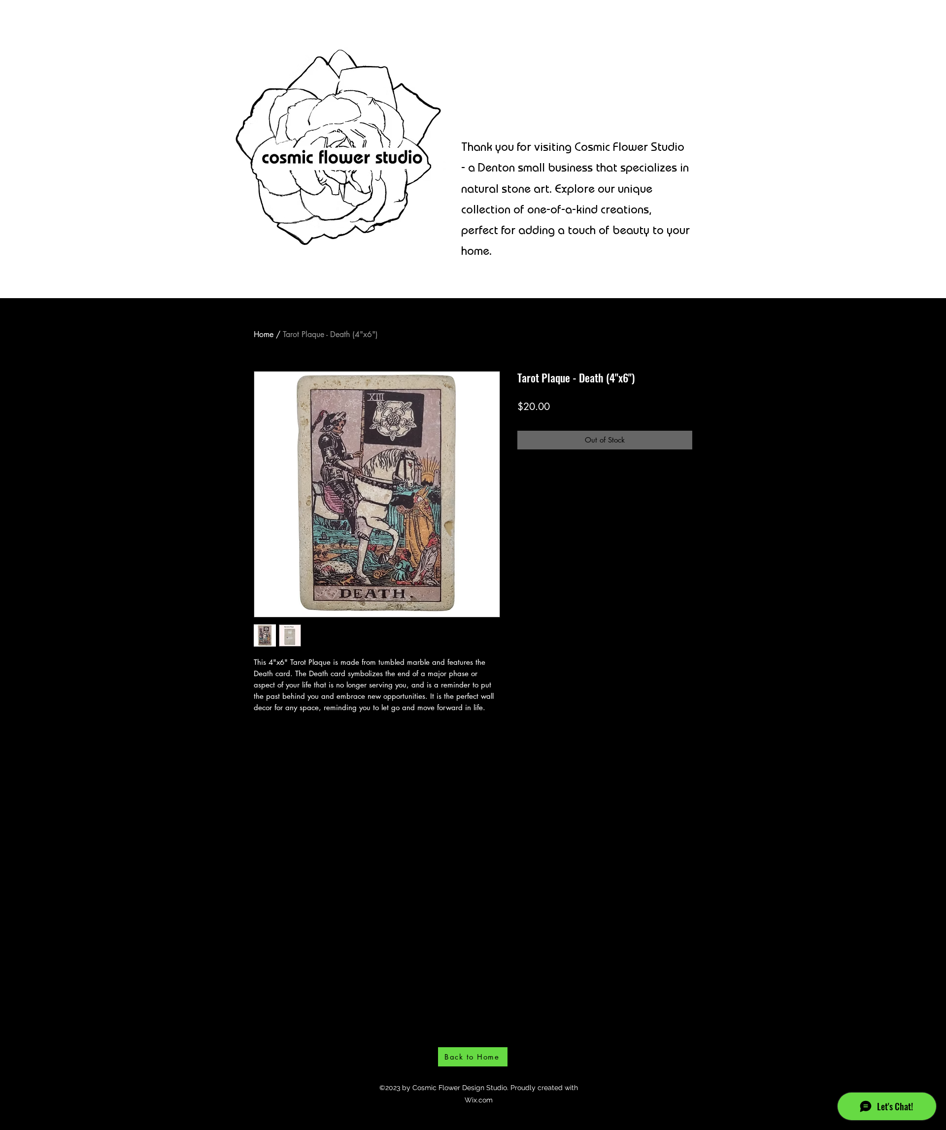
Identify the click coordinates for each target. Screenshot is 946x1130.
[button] (768, 27)
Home (263, 334)
